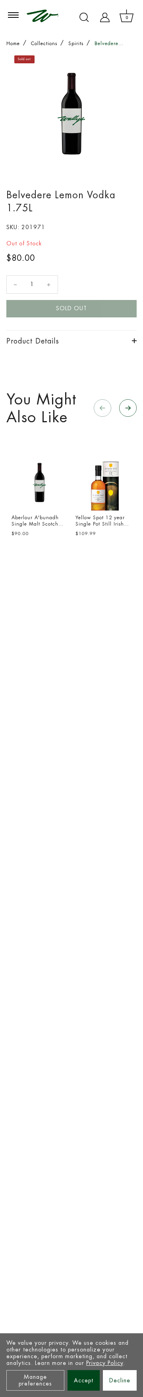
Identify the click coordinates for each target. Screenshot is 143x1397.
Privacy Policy (104, 1363)
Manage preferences (35, 1380)
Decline (119, 1380)
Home (13, 43)
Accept (83, 1380)
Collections (44, 43)
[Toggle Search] (84, 17)
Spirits (75, 43)
